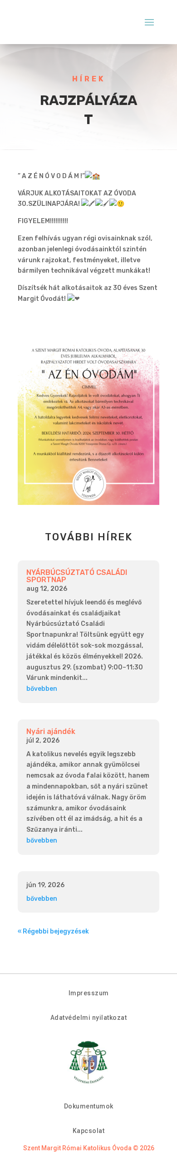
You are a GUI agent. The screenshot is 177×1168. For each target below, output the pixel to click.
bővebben (41, 689)
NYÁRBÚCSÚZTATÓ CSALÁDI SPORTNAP (76, 576)
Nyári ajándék (50, 731)
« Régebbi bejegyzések (53, 931)
